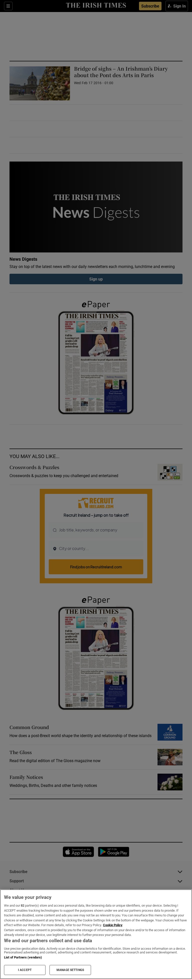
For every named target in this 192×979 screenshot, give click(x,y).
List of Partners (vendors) (23, 957)
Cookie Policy (112, 925)
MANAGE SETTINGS (70, 970)
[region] (96, 934)
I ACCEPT (25, 970)
